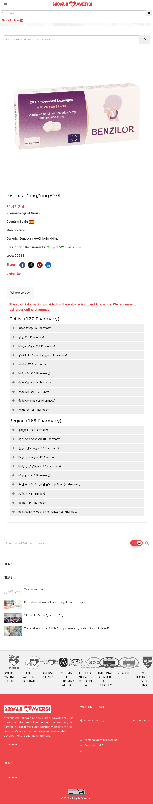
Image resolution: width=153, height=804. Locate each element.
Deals (8, 564)
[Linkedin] (48, 265)
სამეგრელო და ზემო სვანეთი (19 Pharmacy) (48, 511)
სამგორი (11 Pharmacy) (34, 373)
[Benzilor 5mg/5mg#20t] (77, 116)
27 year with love (34, 589)
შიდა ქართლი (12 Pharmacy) (38, 457)
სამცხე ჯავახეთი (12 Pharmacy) (39, 466)
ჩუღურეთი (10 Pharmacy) (35, 382)
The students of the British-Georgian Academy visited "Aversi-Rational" (66, 628)
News (8, 577)
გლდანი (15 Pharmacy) (33, 409)
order (12, 274)
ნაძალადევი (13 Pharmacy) (36, 400)
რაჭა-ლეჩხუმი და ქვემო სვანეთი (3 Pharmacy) (49, 484)
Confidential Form (96, 745)
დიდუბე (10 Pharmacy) (33, 391)
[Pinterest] (40, 265)
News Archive (11, 20)
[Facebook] (22, 265)
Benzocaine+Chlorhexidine (38, 238)
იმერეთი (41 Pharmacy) (34, 475)
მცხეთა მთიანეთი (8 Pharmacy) (39, 438)
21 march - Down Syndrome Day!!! (45, 615)
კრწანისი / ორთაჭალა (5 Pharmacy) (42, 355)
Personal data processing (101, 739)
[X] (31, 265)
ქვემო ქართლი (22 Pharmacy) (38, 448)
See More (15, 744)
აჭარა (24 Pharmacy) (32, 502)
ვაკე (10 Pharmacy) (31, 337)
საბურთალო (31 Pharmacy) (36, 346)
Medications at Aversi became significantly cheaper (54, 602)
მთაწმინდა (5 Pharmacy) (35, 327)
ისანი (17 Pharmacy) (32, 364)
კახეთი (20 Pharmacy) (33, 429)
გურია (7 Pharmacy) (31, 493)
